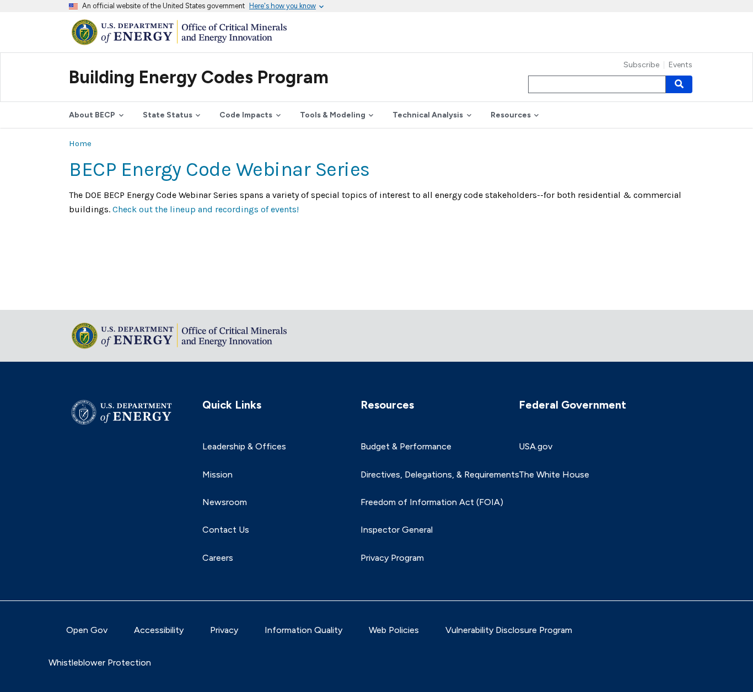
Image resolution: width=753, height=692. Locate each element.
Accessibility (159, 630)
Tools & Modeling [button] (332, 115)
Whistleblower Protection (100, 662)
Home (80, 143)
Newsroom (224, 502)
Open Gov (86, 630)
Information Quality (303, 630)
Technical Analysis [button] (427, 115)
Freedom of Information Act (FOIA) (432, 502)
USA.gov (535, 446)
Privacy (224, 630)
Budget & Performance (406, 446)
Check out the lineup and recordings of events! (205, 209)
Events (680, 65)
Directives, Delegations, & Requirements (440, 474)
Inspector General (397, 529)
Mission (217, 474)
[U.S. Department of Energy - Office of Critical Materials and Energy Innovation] (182, 31)
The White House (554, 474)
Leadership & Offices (244, 446)
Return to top (96, 294)
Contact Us (225, 529)
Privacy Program (392, 557)
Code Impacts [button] (245, 115)
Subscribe (641, 65)
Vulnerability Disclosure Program (508, 630)
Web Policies (394, 630)
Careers (217, 557)
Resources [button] (511, 115)
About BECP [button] (92, 115)
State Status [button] (167, 115)
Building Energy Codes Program (199, 77)
